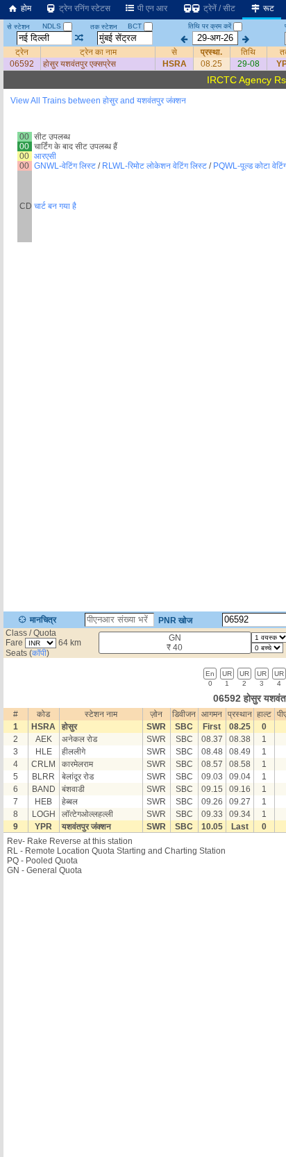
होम (25, 8)
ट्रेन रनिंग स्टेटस (83, 8)
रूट (267, 8)
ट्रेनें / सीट (218, 8)
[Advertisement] (143, 163)
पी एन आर (151, 8)
